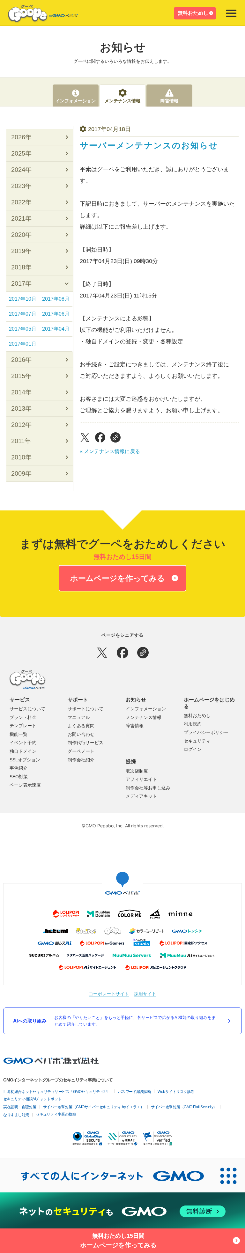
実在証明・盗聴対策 (19, 1107)
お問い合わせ (81, 734)
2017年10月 (22, 299)
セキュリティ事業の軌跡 (56, 1114)
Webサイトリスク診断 (176, 1091)
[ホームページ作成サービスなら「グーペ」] (39, 15)
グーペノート (81, 751)
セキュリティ (197, 741)
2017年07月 (22, 314)
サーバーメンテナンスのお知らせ (149, 145)
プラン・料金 (23, 717)
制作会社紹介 (81, 759)
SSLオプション (25, 759)
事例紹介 (18, 768)
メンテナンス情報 (143, 717)
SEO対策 (19, 776)
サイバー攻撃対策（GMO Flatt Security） (184, 1107)
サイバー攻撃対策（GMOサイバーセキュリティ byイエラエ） (93, 1107)
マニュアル (79, 717)
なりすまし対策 (16, 1115)
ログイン (193, 749)
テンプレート (23, 725)
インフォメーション (146, 708)
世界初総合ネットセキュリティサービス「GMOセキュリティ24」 (57, 1091)
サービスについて (27, 708)
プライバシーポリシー (206, 732)
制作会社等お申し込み (148, 787)
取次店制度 (137, 770)
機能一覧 (18, 734)
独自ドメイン (23, 751)
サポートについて (85, 708)
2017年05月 (22, 329)
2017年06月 (56, 314)
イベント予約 (23, 742)
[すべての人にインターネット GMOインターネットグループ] (106, 1175)
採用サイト (145, 993)
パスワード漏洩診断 (134, 1091)
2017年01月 (22, 344)
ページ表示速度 (25, 785)
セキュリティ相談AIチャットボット (32, 1099)
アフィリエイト (141, 779)
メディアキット (141, 796)
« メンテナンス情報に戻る (110, 451)
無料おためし (193, 13)
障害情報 (135, 725)
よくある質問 (81, 725)
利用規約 (193, 723)
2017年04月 (56, 329)
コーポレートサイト (109, 993)
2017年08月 (56, 299)
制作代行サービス (85, 742)
